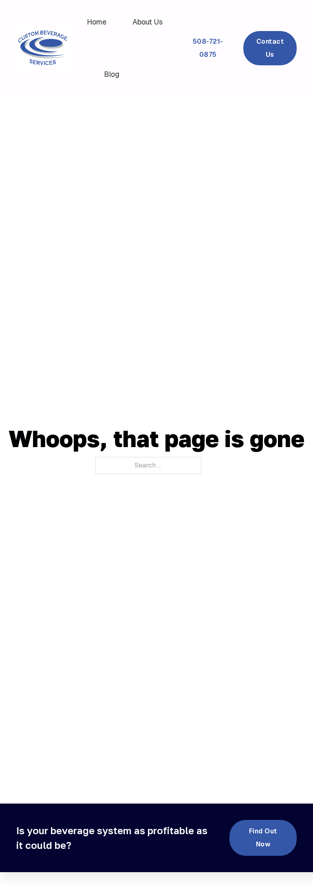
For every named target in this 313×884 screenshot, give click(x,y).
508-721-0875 (208, 48)
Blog (111, 74)
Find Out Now (263, 837)
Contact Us (270, 48)
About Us (147, 22)
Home (96, 22)
